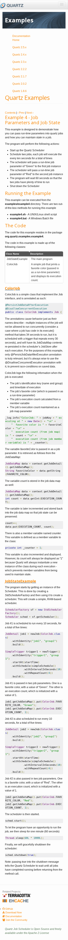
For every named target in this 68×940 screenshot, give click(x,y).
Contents (10, 112)
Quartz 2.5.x (19, 47)
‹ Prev (20, 112)
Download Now (13, 912)
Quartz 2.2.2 (19, 69)
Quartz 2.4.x (19, 54)
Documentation (13, 916)
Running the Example (28, 193)
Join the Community (16, 919)
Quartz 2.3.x (19, 61)
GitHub (9, 908)
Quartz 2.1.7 (19, 76)
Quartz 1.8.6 (19, 91)
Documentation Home (21, 38)
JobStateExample (20, 580)
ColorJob (12, 288)
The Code (15, 225)
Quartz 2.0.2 (19, 83)
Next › (29, 112)
